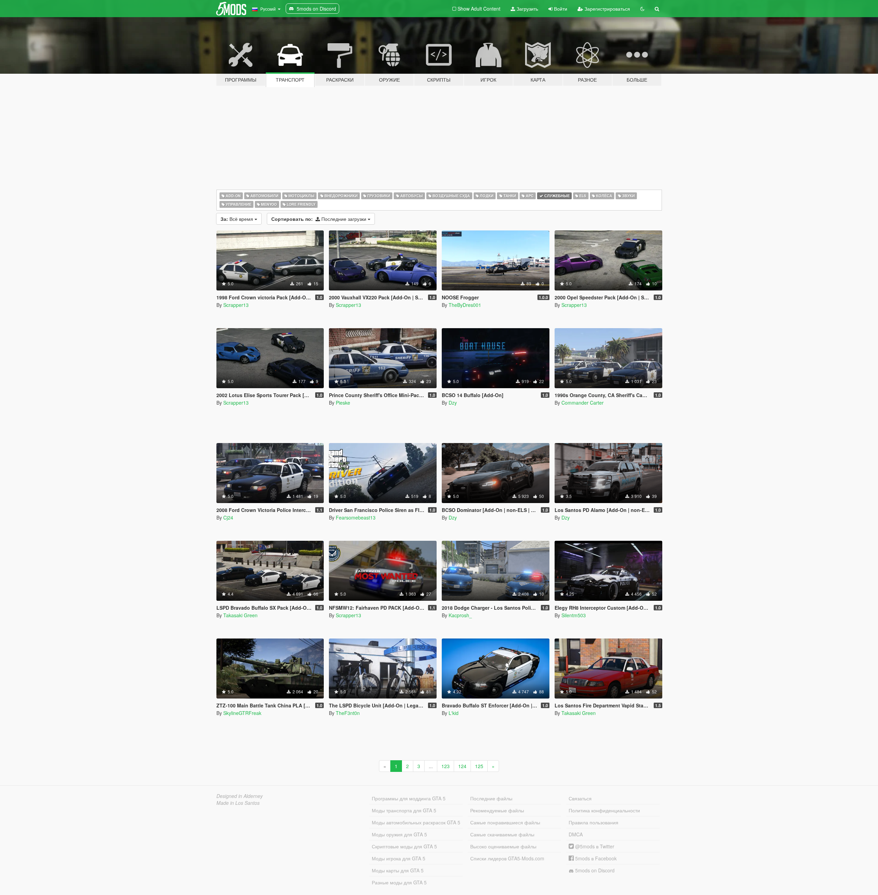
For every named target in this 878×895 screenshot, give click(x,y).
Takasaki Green (240, 615)
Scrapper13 (236, 304)
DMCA (576, 834)
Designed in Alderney (239, 795)
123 (445, 766)
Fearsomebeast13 (356, 517)
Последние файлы (491, 798)
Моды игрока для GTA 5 (398, 858)
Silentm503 (573, 615)
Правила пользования (593, 822)
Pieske (343, 402)
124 (462, 766)
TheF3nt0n (348, 712)
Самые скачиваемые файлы (502, 834)
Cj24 (228, 517)
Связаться (580, 798)
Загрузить (526, 8)
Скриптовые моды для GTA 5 (404, 846)
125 (479, 766)
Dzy (453, 402)
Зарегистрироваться (606, 8)
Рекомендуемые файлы (497, 810)
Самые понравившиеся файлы (505, 822)
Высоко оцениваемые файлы (503, 846)
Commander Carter (582, 402)
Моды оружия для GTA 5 (399, 834)
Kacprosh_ (460, 615)
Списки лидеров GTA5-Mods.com (507, 858)
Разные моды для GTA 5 (399, 882)
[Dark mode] (642, 8)
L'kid (454, 712)
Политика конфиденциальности (604, 810)
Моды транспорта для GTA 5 (404, 810)
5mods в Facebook (595, 858)
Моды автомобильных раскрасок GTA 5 (416, 822)
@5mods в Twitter (594, 846)
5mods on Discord (594, 870)
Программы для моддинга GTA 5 (409, 798)
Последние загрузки (319, 218)
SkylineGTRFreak (242, 712)
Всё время (237, 218)
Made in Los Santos (238, 802)
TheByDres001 (465, 304)
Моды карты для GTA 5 (398, 870)
